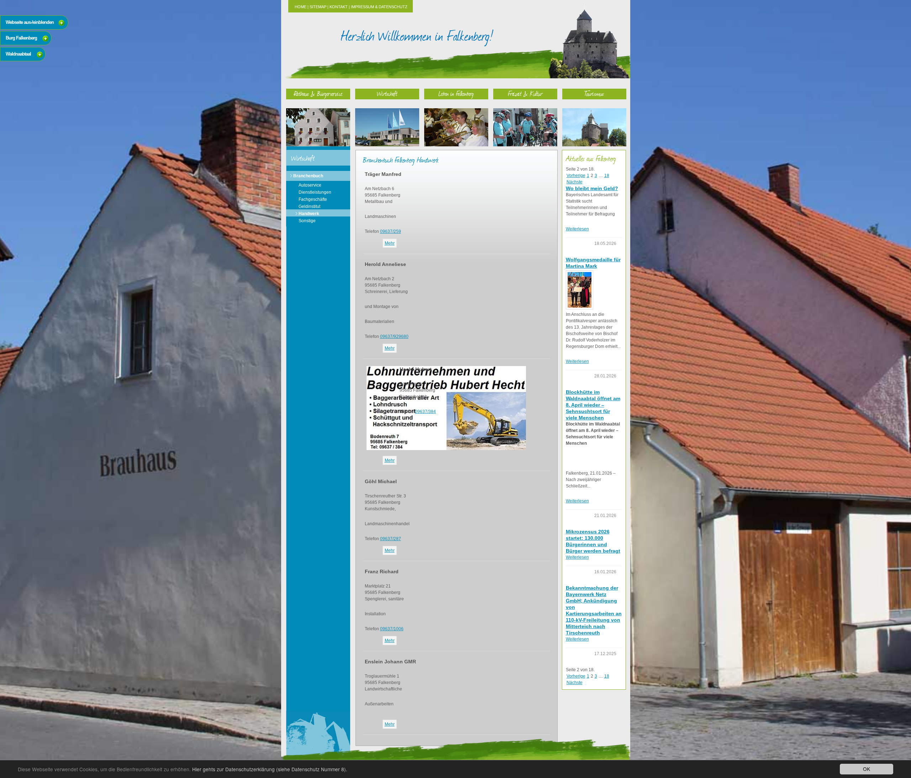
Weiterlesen (577, 228)
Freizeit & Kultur (525, 93)
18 (606, 175)
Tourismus (594, 93)
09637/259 (390, 231)
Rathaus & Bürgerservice (318, 93)
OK (866, 768)
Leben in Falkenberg (456, 93)
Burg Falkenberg (21, 38)
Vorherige (576, 175)
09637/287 (390, 538)
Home (300, 7)
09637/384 (425, 411)
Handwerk (309, 213)
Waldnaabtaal (18, 54)
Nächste (575, 181)
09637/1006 (392, 628)
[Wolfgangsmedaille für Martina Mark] (579, 289)
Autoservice (310, 185)
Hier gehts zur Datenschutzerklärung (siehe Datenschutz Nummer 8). (269, 769)
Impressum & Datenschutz (379, 7)
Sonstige (307, 220)
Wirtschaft (387, 93)
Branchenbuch (308, 175)
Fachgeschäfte (313, 199)
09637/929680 (394, 336)
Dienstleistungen (315, 192)
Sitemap (318, 7)
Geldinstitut (309, 206)
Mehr (390, 243)
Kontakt (339, 7)
